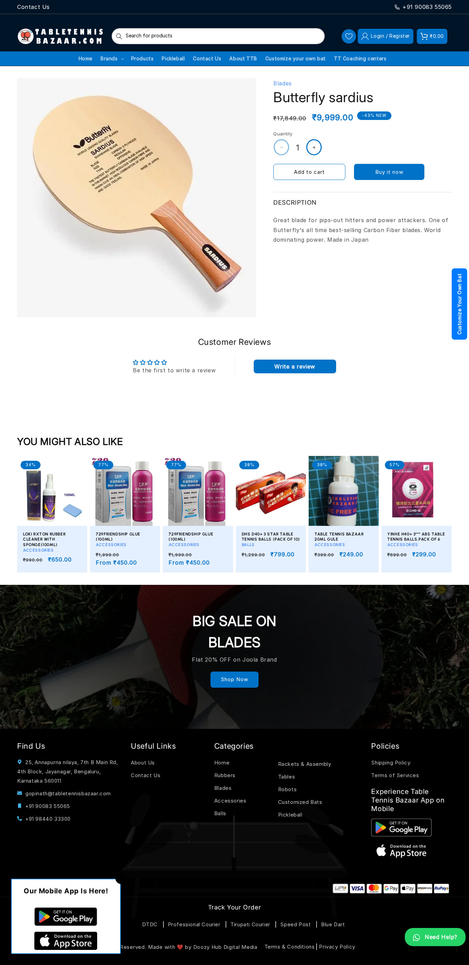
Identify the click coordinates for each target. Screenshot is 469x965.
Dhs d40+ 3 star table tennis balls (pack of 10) (271, 539)
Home (221, 763)
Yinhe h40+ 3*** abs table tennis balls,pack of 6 (416, 539)
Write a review (294, 366)
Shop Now (234, 679)
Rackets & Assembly (304, 764)
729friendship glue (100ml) (118, 539)
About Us (143, 763)
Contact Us (33, 6)
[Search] (119, 36)
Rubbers (225, 775)
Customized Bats (300, 802)
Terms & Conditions (289, 946)
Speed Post (295, 924)
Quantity (282, 133)
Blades (223, 788)
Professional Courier (194, 924)
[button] (432, 36)
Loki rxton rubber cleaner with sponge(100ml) (44, 542)
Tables (286, 777)
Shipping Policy (390, 763)
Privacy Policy (337, 946)
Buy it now (389, 172)
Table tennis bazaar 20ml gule (339, 539)
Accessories (230, 801)
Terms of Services (395, 775)
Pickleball (290, 815)
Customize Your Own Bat (459, 304)
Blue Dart (333, 924)
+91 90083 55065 (427, 6)
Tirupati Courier (250, 924)
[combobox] (218, 36)
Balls (220, 813)
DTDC (150, 924)
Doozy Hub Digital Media (225, 947)
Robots (287, 789)
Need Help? (440, 936)
